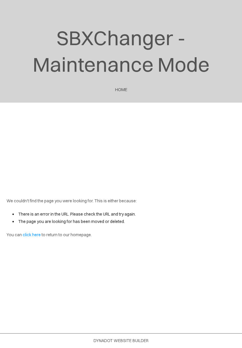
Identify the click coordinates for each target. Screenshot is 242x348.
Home (121, 89)
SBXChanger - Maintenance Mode (121, 51)
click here (32, 234)
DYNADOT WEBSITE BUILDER (121, 340)
